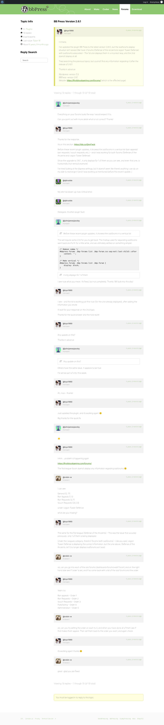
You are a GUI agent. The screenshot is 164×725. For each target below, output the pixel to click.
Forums (125, 9)
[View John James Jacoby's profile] (58, 104)
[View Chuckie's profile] (58, 181)
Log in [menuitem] (145, 2)
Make (96, 9)
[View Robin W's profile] (58, 478)
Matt (134, 719)
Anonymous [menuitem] (154, 2)
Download (137, 9)
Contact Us (29, 719)
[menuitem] (2, 2)
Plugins (29, 29)
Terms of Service (47, 719)
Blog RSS (140, 719)
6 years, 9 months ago (133, 30)
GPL (21, 719)
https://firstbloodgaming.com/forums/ (84, 80)
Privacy (37, 719)
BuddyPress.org (125, 719)
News (115, 9)
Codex (106, 9)
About (87, 9)
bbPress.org (33, 9)
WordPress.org (103, 719)
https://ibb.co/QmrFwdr (84, 144)
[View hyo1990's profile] (59, 31)
